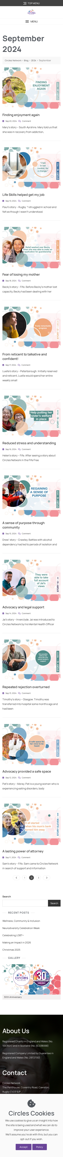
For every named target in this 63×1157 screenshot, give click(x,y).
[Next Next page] (46, 877)
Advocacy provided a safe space (26, 771)
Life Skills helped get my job (23, 194)
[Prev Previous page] (16, 877)
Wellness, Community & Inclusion (21, 921)
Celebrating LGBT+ (13, 935)
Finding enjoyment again (21, 115)
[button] (31, 21)
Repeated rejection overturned (26, 687)
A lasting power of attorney (22, 851)
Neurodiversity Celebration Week (21, 928)
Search (6, 896)
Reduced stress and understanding (29, 443)
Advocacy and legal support (23, 607)
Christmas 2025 (11, 949)
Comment (26, 121)
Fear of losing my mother (21, 274)
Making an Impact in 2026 (16, 942)
